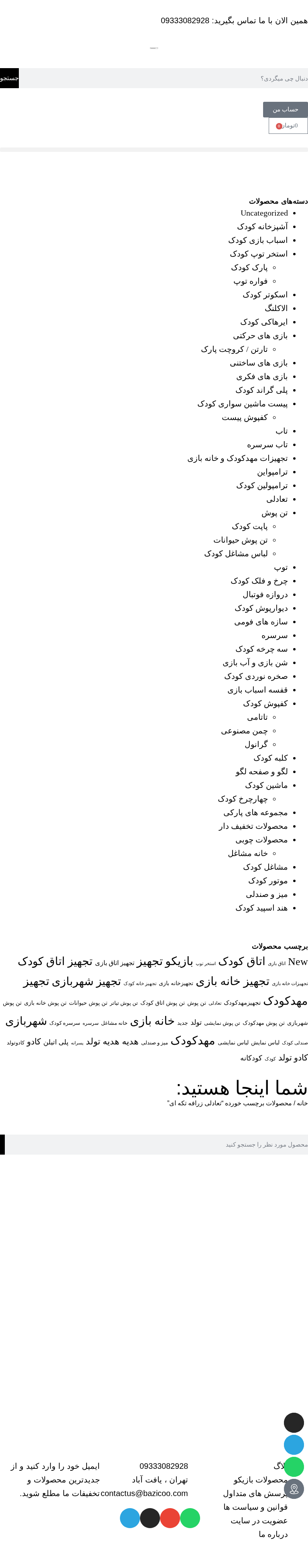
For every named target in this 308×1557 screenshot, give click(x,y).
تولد (196, 1022)
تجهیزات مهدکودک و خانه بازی (237, 458)
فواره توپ (250, 281)
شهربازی (26, 1021)
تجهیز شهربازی (86, 981)
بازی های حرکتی (260, 335)
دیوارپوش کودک (261, 608)
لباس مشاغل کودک (236, 553)
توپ (281, 567)
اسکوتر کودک (265, 294)
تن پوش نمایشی (222, 1023)
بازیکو (179, 961)
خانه (302, 1103)
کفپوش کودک (265, 703)
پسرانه (77, 1043)
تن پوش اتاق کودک (162, 1003)
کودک (270, 1059)
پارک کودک (249, 267)
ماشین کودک (266, 785)
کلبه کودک (270, 757)
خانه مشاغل (248, 853)
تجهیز (150, 961)
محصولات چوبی (261, 839)
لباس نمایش (265, 1042)
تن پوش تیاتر (124, 1003)
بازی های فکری (262, 376)
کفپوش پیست (245, 417)
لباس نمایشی (233, 1043)
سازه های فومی (261, 621)
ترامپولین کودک (262, 485)
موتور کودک (268, 880)
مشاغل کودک (265, 866)
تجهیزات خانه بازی (290, 983)
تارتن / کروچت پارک (234, 349)
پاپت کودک (250, 526)
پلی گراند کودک (261, 390)
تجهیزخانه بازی (176, 983)
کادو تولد (293, 1057)
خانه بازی (152, 1020)
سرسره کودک (64, 1023)
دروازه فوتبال (265, 594)
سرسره (274, 635)
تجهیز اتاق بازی (114, 962)
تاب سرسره (267, 444)
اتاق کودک (241, 961)
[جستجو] (2, 1145)
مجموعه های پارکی (255, 812)
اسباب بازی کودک (258, 240)
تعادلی (277, 499)
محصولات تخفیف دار (253, 826)
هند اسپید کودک (261, 907)
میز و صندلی (267, 894)
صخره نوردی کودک (256, 676)
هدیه (130, 1041)
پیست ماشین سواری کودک (242, 403)
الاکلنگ (276, 308)
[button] (154, 149)
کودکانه (251, 1058)
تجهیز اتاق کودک (55, 961)
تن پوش (274, 512)
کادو (34, 1041)
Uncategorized (264, 212)
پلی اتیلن (56, 1042)
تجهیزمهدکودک (242, 1003)
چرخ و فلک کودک (259, 580)
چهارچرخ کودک (243, 798)
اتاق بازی (277, 963)
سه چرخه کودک (261, 648)
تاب (282, 430)
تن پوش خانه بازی (45, 1003)
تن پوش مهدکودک (264, 1023)
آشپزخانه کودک (262, 226)
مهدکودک (192, 1040)
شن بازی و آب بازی (255, 662)
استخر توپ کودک (259, 253)
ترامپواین (272, 471)
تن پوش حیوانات (240, 539)
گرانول (256, 744)
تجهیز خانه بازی (233, 981)
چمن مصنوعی (244, 730)
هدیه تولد (103, 1041)
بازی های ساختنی (259, 362)
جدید (182, 1023)
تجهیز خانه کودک (140, 983)
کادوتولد (15, 1043)
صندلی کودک (295, 1043)
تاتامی (257, 717)
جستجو (9, 78)
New (298, 961)
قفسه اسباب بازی (257, 689)
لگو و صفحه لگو (262, 771)
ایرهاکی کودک (264, 321)
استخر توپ (206, 963)
